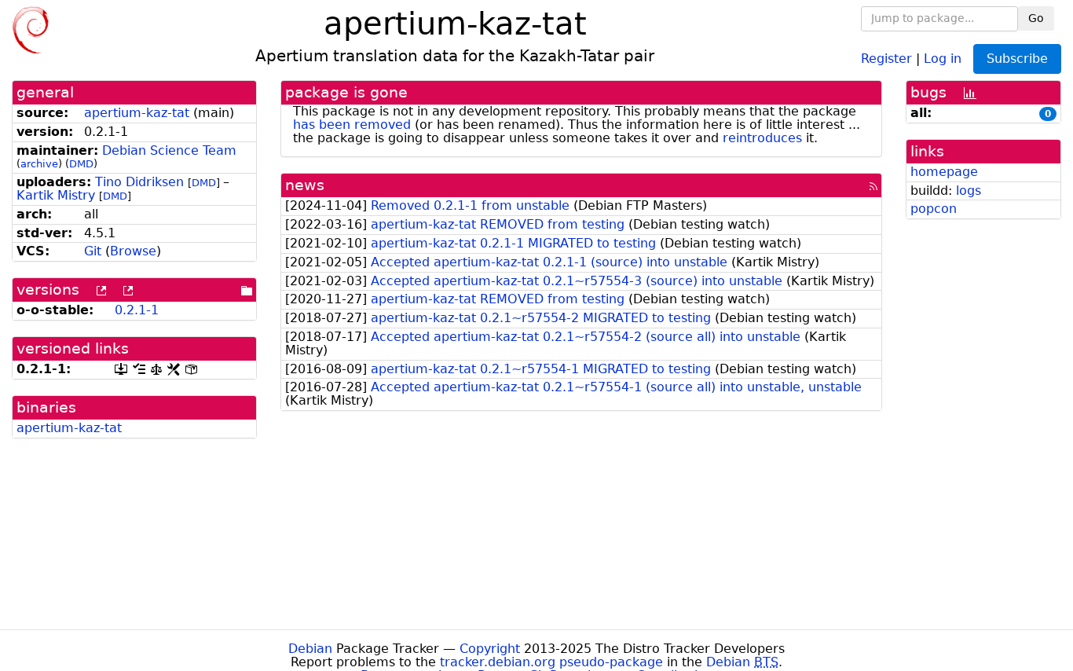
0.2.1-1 (137, 309)
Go (1036, 18)
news (304, 185)
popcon (933, 208)
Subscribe (1017, 58)
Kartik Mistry (55, 195)
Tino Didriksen (139, 181)
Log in (942, 57)
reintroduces (762, 137)
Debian (310, 648)
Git (92, 251)
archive (39, 164)
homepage (944, 171)
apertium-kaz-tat (136, 112)
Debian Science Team (169, 150)
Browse (133, 251)
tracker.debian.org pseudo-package (551, 661)
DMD (81, 164)
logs (968, 190)
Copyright (490, 648)
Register (886, 57)
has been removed (352, 124)
